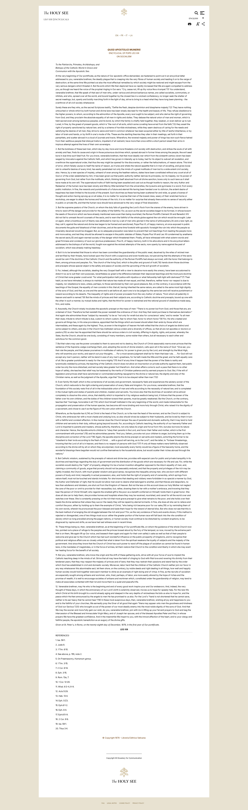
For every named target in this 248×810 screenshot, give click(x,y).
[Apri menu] (201, 13)
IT (126, 35)
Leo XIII (48, 19)
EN (116, 35)
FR (122, 35)
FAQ (103, 803)
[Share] (203, 24)
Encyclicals (61, 19)
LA (131, 35)
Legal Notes (112, 803)
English (195, 19)
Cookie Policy (124, 803)
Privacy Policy (138, 803)
